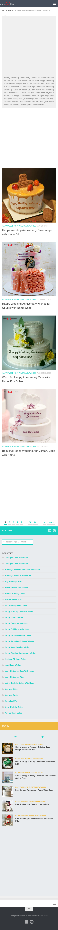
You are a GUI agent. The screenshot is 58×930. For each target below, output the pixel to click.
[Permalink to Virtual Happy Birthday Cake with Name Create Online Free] (7, 777)
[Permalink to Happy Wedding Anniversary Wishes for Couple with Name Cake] (29, 269)
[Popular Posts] (42, 737)
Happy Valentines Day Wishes (17, 647)
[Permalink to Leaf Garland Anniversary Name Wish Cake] (7, 791)
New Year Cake (11, 689)
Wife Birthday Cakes (13, 713)
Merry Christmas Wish (14, 677)
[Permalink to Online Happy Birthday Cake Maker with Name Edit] (7, 763)
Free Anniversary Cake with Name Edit (32, 804)
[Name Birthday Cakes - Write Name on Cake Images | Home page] (9, 3)
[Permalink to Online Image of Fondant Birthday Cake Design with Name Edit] (7, 748)
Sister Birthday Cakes (14, 707)
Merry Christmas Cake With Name (19, 671)
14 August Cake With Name (16, 558)
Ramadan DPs (11, 701)
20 (35, 522)
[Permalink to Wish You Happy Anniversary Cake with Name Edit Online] (29, 343)
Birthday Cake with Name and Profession (22, 570)
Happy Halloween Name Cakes (18, 635)
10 (30, 522)
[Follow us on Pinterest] (54, 530)
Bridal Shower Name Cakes (16, 588)
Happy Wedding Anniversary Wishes (19, 226)
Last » (51, 522)
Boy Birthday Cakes (13, 581)
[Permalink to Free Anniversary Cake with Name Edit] (7, 805)
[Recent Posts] (15, 737)
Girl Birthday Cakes (13, 599)
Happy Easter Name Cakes (16, 623)
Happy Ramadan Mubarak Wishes (19, 641)
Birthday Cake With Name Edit (18, 575)
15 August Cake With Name (16, 564)
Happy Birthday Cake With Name (19, 611)
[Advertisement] (29, 47)
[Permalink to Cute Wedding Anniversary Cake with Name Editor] (7, 820)
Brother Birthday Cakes (15, 594)
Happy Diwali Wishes (14, 617)
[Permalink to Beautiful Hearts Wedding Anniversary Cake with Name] (29, 416)
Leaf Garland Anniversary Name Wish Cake (34, 790)
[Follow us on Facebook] (49, 530)
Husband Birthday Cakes (15, 659)
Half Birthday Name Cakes (16, 605)
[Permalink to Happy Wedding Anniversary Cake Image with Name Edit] (29, 195)
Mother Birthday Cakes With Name (19, 683)
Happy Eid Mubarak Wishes (17, 629)
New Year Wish (11, 695)
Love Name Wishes (13, 665)
